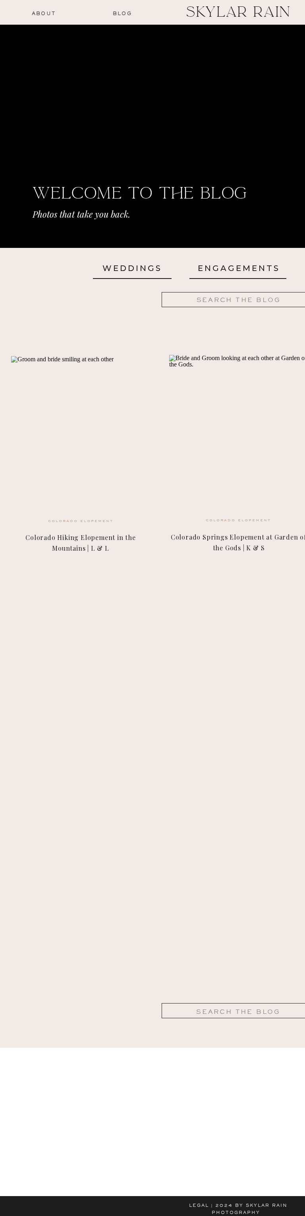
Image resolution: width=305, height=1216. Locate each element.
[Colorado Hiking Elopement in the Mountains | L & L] (80, 436)
